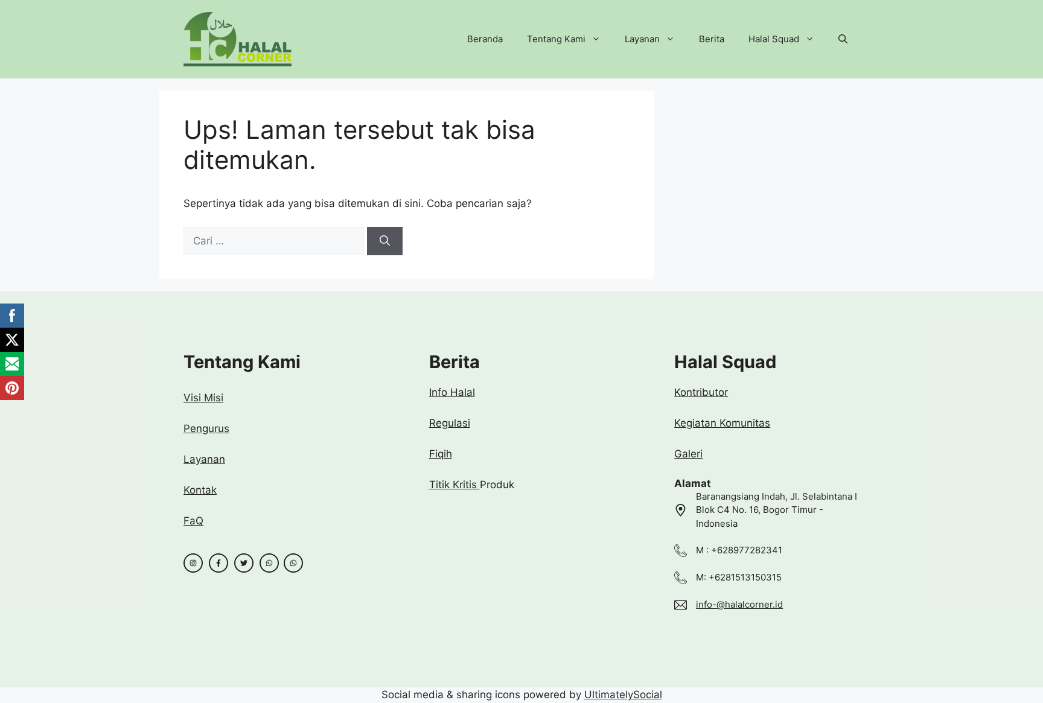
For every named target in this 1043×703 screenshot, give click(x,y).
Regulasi (449, 423)
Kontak (200, 490)
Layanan (642, 39)
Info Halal (452, 392)
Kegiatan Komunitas (722, 423)
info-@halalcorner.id (739, 604)
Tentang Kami (556, 39)
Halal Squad (773, 39)
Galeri (688, 454)
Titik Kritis (454, 485)
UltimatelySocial (623, 695)
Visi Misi (203, 398)
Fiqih (440, 454)
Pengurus (206, 428)
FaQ (193, 521)
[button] (843, 39)
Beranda (485, 39)
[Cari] (385, 241)
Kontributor (701, 392)
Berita (711, 39)
